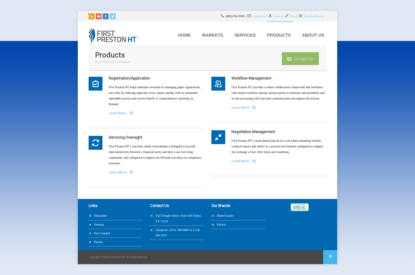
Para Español (102, 233)
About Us (313, 35)
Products (279, 35)
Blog (293, 16)
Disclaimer (100, 215)
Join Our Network (314, 16)
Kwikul (221, 224)
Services (245, 35)
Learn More (118, 113)
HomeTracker (225, 215)
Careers (277, 16)
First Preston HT (105, 62)
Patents (98, 242)
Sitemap (99, 224)
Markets (212, 35)
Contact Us (258, 16)
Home (184, 35)
